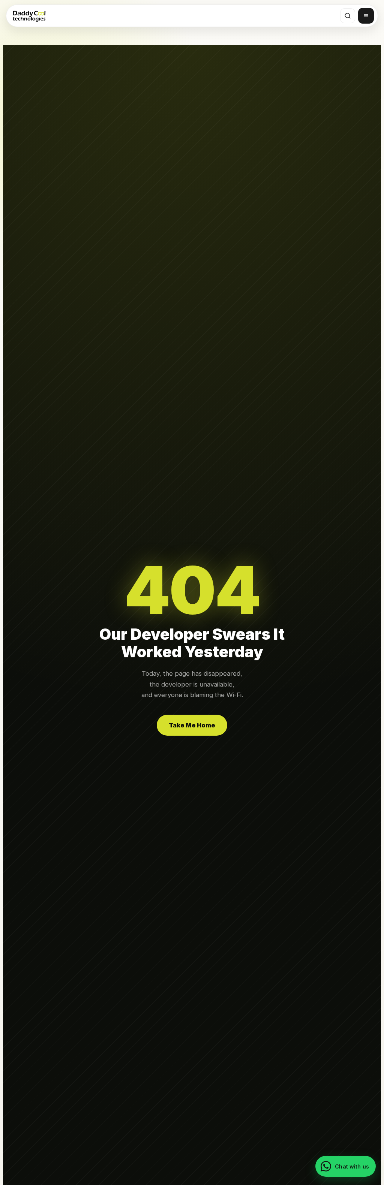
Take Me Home (192, 725)
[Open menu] (366, 16)
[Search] (347, 15)
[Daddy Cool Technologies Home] (29, 16)
